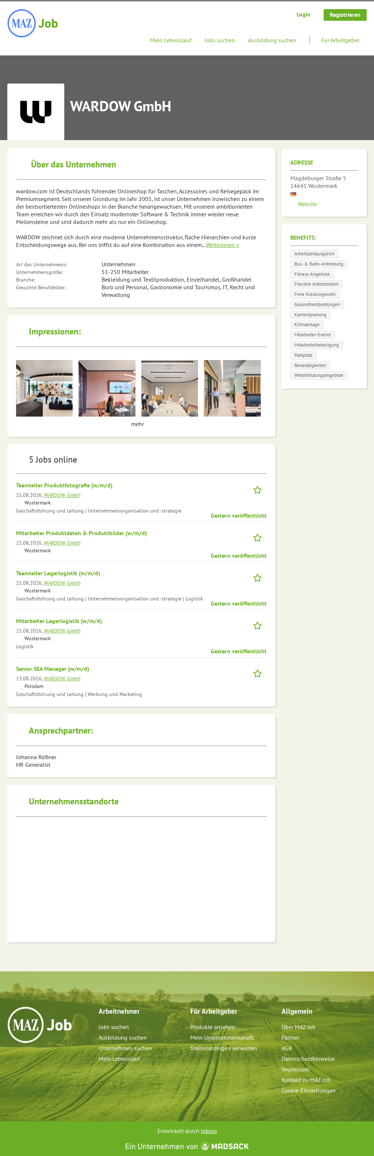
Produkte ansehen (212, 1027)
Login (303, 14)
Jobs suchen (220, 40)
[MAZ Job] (33, 23)
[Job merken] (260, 489)
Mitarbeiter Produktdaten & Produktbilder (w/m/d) (81, 533)
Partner (290, 1037)
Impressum (295, 1069)
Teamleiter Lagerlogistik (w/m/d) (58, 573)
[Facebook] (13, 1058)
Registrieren (345, 14)
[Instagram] (25, 1058)
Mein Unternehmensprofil (222, 1037)
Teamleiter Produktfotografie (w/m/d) (64, 485)
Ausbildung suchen (272, 40)
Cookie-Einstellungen (309, 1090)
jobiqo (209, 1130)
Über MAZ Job (299, 1027)
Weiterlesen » (222, 244)
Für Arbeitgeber (340, 40)
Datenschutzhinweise (308, 1058)
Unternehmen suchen (125, 1048)
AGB (287, 1048)
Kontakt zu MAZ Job (306, 1079)
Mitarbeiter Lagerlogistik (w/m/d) (59, 621)
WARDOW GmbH (62, 494)
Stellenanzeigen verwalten (223, 1048)
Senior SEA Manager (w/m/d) (52, 668)
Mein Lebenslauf (170, 40)
